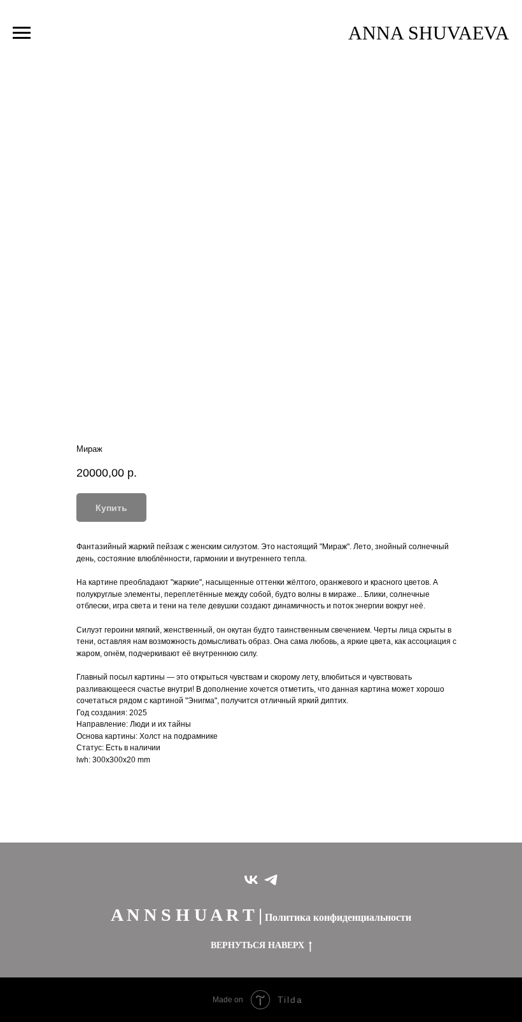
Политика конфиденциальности (338, 917)
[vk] (251, 880)
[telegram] (271, 880)
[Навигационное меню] (22, 33)
